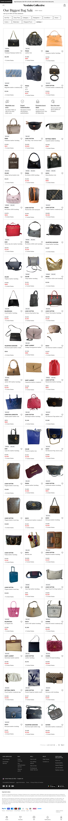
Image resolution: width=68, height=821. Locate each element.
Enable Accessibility (6, 1)
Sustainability (59, 763)
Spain (27, 810)
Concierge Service (5, 762)
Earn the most (55, 105)
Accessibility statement (9, 782)
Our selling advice (33, 762)
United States (17, 810)
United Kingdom (9, 810)
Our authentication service (22, 765)
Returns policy (20, 770)
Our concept (6, 759)
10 (59, 745)
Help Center (46, 759)
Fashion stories (59, 770)
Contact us (46, 762)
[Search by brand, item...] (3, 5)
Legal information (20, 782)
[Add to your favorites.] (21, 51)
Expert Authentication (25, 106)
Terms (27, 782)
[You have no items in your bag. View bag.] (64, 5)
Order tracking (20, 760)
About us (57, 760)
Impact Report (59, 765)
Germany (23, 810)
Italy (31, 810)
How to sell (33, 759)
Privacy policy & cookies (37, 782)
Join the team (59, 768)
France (3, 810)
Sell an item (33, 766)
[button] (64, 5)
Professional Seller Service (34, 769)
